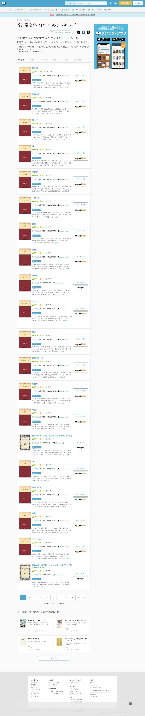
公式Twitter (93, 694)
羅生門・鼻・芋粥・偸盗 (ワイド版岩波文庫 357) (52, 436)
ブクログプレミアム (75, 691)
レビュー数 (44, 60)
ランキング (34, 682)
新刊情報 (33, 685)
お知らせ (92, 682)
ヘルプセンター (94, 685)
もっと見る (53, 658)
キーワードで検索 (54, 682)
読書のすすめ (35, 696)
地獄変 (35, 172)
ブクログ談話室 (35, 689)
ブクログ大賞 (35, 691)
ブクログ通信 (35, 694)
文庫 (55, 60)
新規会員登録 (125, 3)
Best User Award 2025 (76, 699)
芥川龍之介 (35, 443)
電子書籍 (77, 60)
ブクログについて (75, 682)
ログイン (137, 3)
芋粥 (34, 410)
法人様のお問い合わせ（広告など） (100, 690)
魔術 (34, 513)
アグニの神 (36, 539)
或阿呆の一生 (37, 358)
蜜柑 (34, 250)
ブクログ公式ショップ (76, 693)
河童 (34, 224)
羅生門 (35, 68)
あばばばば (36, 301)
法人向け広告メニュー (96, 687)
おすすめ (21, 60)
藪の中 (35, 120)
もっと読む (63, 87)
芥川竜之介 (35, 75)
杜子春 (35, 275)
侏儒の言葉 (36, 487)
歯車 (34, 332)
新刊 (66, 60)
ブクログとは (113, 3)
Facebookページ (94, 696)
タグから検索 (53, 685)
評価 (32, 60)
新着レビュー (35, 687)
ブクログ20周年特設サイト (77, 702)
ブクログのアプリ (75, 689)
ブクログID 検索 (53, 693)
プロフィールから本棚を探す (57, 691)
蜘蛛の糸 (36, 94)
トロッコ (36, 198)
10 (78, 597)
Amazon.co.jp (63, 76)
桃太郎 (35, 384)
